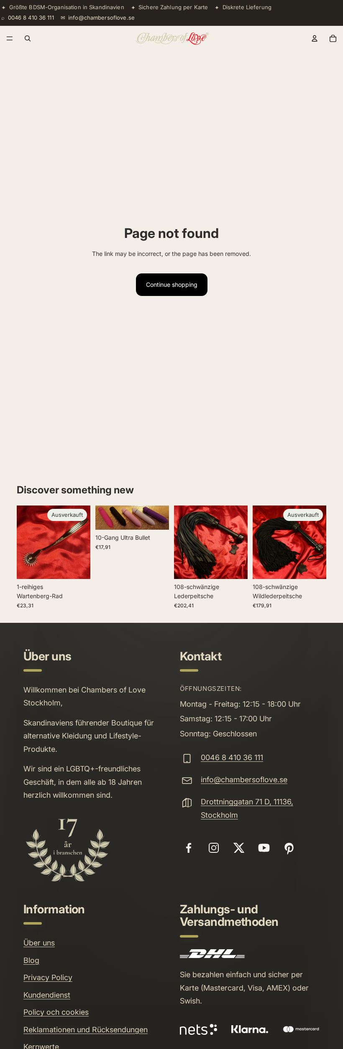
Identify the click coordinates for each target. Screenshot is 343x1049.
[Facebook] (188, 848)
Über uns (39, 942)
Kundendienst (46, 995)
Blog (31, 960)
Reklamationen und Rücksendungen (85, 1029)
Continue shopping (171, 284)
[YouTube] (264, 848)
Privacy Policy (47, 977)
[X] (239, 848)
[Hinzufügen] (156, 516)
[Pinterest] (289, 848)
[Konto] (314, 38)
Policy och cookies (56, 1012)
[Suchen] (27, 38)
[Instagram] (214, 848)
